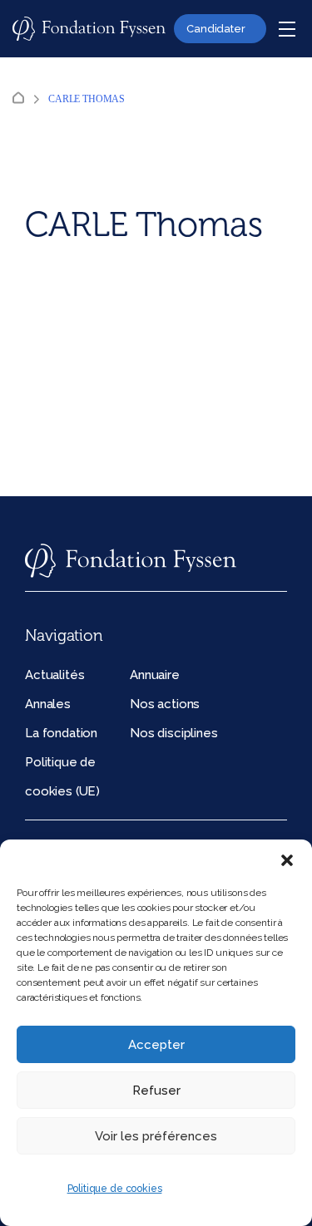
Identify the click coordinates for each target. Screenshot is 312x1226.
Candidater (215, 28)
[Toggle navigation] (287, 29)
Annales (48, 704)
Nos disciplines (174, 733)
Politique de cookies (114, 1188)
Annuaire (155, 674)
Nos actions (165, 704)
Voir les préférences (156, 1136)
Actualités (54, 674)
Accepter (156, 1044)
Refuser (156, 1090)
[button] (287, 860)
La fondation (61, 733)
